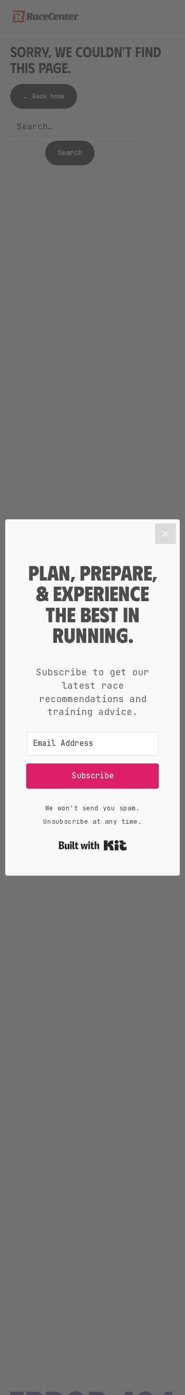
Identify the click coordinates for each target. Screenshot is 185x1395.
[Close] (165, 533)
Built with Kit (93, 845)
